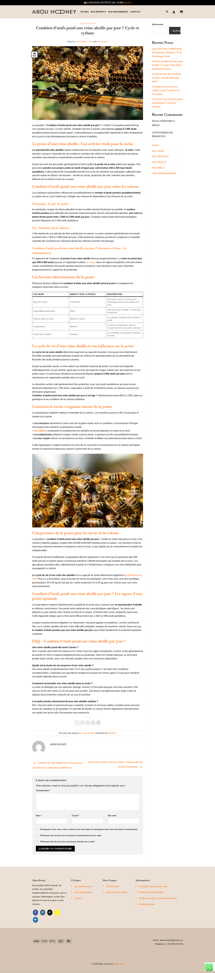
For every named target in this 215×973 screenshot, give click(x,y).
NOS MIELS (158, 168)
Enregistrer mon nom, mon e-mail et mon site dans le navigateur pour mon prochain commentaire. (89, 829)
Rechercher (157, 24)
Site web (112, 815)
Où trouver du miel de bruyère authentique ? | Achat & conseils (167, 103)
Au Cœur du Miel (87, 23)
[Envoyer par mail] (87, 722)
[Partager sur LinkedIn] (98, 722)
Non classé (158, 151)
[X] (35, 920)
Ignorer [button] (127, 2)
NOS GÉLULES (160, 156)
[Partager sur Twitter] (82, 722)
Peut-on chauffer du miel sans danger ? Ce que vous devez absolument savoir (167, 65)
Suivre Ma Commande (116, 892)
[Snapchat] (57, 912)
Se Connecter (112, 886)
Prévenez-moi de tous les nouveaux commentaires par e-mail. (71, 835)
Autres (155, 145)
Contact (78, 898)
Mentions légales (147, 904)
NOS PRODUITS (98, 12)
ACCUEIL (84, 12)
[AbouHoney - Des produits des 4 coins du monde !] (54, 12)
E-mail (75, 815)
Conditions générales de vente (153, 886)
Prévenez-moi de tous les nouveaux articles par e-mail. (67, 841)
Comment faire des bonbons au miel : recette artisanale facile (166, 78)
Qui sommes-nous (83, 886)
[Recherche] (167, 11)
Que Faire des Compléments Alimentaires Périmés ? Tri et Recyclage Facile (167, 52)
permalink (112, 733)
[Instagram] (42, 912)
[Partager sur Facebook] (77, 722)
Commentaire (43, 790)
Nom (39, 815)
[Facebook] (35, 912)
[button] (173, 12)
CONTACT (135, 12)
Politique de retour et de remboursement (158, 898)
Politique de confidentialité (151, 892)
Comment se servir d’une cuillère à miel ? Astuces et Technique (166, 90)
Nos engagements (118, 12)
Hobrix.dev (118, 964)
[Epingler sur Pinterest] (93, 722)
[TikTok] (49, 912)
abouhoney (102, 42)
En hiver (91, 262)
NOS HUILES (159, 162)
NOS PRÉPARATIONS (164, 173)
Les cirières (40, 430)
